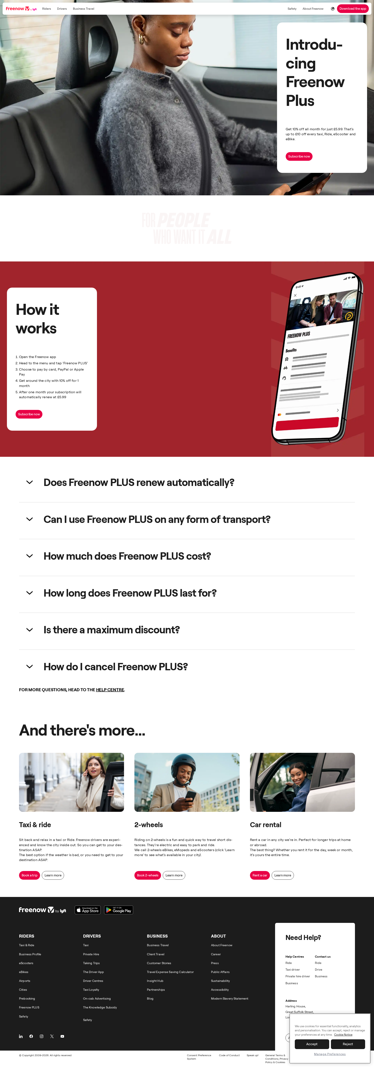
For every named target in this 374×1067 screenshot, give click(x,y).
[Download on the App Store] (88, 910)
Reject (348, 1044)
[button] (187, 482)
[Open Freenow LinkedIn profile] (20, 1036)
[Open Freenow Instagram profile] (41, 1036)
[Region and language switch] (332, 8)
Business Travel (83, 8)
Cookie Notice (343, 1035)
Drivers (62, 8)
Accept (312, 1044)
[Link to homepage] (21, 8)
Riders (46, 8)
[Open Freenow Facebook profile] (31, 1036)
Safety (292, 8)
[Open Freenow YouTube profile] (62, 1036)
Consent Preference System (199, 1057)
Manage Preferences (330, 1054)
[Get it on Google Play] (118, 910)
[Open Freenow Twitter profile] (51, 1036)
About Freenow (313, 8)
